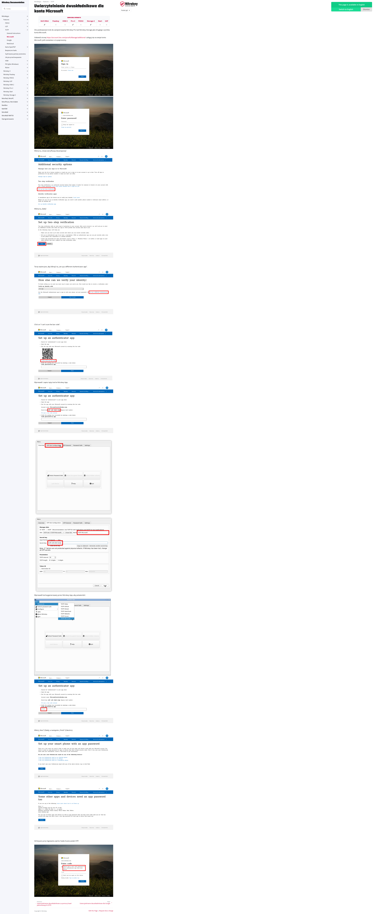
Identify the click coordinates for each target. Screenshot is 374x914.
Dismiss (366, 9)
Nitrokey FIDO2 (8, 78)
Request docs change (106, 911)
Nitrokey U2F (7, 81)
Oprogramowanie (8, 119)
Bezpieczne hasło (11, 50)
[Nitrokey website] (129, 4)
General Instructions (13, 33)
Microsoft (10, 37)
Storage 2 (91, 21)
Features (6, 20)
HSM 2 (65, 21)
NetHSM (4, 109)
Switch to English (346, 9)
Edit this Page (93, 911)
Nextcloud (10, 44)
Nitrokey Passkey (9, 74)
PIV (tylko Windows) (11, 64)
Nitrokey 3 (6, 71)
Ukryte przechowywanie (13, 57)
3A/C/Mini (45, 21)
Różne (7, 68)
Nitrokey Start (8, 92)
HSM (6, 61)
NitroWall (5, 112)
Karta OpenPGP (10, 47)
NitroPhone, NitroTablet (10, 102)
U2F (6, 26)
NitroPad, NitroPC (8, 98)
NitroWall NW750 (8, 116)
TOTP (7, 30)
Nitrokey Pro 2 (8, 88)
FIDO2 (7, 23)
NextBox (4, 105)
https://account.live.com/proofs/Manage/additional (66, 37)
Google (9, 40)
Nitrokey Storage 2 (9, 95)
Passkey (55, 21)
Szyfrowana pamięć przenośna (15, 54)
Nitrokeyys (5, 16)
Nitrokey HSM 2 (8, 85)
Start (100, 21)
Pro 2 (73, 21)
